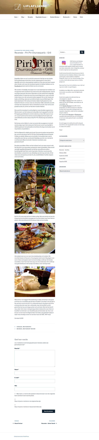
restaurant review (29, 328)
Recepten (30, 17)
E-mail (17, 377)
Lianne (32, 50)
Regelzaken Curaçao (41, 17)
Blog (22, 17)
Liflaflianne (35, 6)
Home (15, 17)
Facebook (17, 86)
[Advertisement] (49, 31)
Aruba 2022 (62, 158)
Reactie (17, 348)
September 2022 (63, 155)
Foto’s (81, 17)
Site (16, 385)
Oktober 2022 (62, 152)
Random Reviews (54, 17)
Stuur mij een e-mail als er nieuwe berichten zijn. (28, 407)
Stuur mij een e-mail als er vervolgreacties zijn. (28, 401)
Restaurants (66, 17)
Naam (17, 369)
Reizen (75, 17)
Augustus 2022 (63, 161)
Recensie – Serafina (64, 150)
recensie (19, 328)
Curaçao (19, 326)
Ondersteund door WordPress (21, 436)
